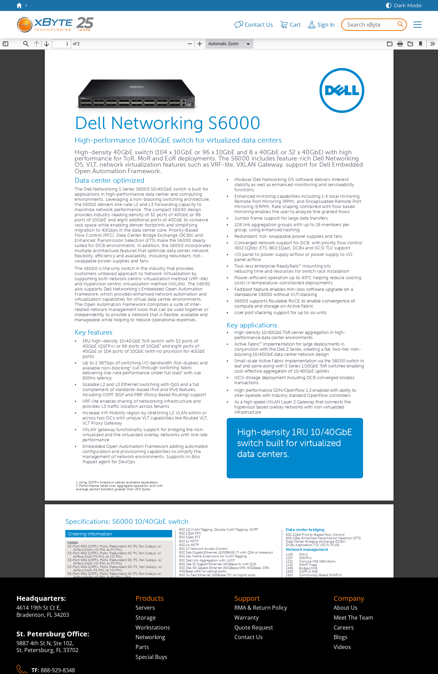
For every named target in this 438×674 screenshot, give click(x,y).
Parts (142, 647)
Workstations (153, 627)
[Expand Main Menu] (417, 25)
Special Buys (151, 657)
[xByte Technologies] (55, 24)
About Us (346, 607)
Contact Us (248, 637)
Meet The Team (353, 617)
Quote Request (253, 627)
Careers (344, 627)
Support (247, 598)
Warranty (246, 617)
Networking (150, 637)
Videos (342, 647)
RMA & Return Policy (260, 607)
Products (150, 598)
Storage (146, 617)
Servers (145, 607)
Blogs (341, 637)
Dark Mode (408, 5)
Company (349, 598)
